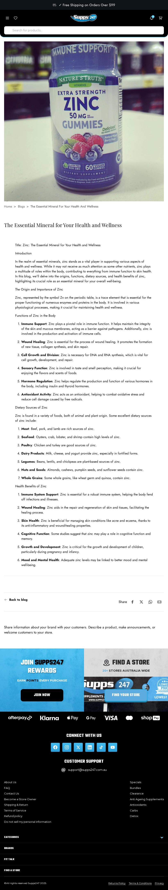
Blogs (21, 206)
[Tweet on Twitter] (141, 601)
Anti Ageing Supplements (147, 799)
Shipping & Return (16, 804)
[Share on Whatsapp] (150, 601)
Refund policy (13, 816)
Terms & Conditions (140, 883)
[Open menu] (7, 18)
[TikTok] (101, 747)
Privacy (159, 883)
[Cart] (160, 18)
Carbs (134, 810)
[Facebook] (55, 747)
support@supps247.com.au (87, 770)
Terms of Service (15, 810)
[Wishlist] (15, 18)
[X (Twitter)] (78, 747)
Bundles (135, 788)
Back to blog (18, 599)
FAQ (7, 788)
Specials (135, 782)
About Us (10, 782)
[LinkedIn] (89, 747)
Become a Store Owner (20, 799)
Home (8, 206)
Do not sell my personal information (27, 821)
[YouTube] (112, 747)
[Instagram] (66, 747)
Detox (134, 816)
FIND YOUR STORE (126, 695)
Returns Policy (117, 883)
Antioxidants (138, 804)
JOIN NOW (42, 695)
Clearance (137, 793)
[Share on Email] (159, 601)
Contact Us (11, 793)
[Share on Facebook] (132, 601)
